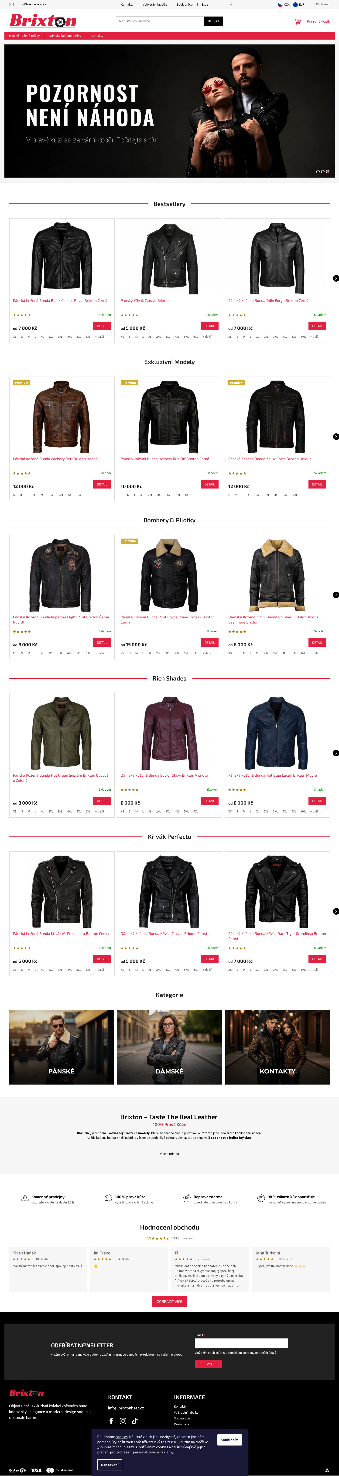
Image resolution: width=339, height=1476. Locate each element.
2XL (50, 336)
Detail (102, 326)
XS (15, 336)
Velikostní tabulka (155, 4)
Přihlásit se (208, 1364)
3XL (60, 336)
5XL (78, 336)
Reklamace (181, 1424)
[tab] (318, 171)
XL (42, 336)
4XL (69, 336)
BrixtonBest (111, 1421)
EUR (302, 4)
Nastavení (109, 1464)
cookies (122, 1436)
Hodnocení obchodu (169, 1227)
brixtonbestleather (123, 1421)
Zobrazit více (169, 1301)
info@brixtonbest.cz (126, 1408)
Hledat (213, 21)
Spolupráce (185, 4)
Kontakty (127, 4)
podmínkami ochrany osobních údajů (251, 1353)
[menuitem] (24, 36)
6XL (88, 336)
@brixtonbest (134, 1421)
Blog (205, 4)
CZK (287, 4)
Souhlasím (230, 1439)
